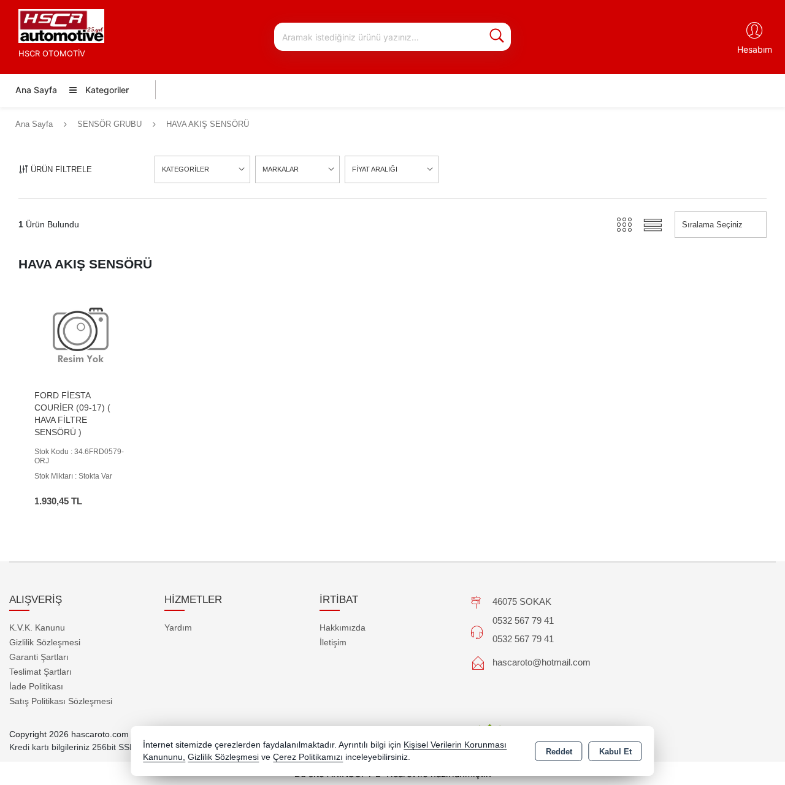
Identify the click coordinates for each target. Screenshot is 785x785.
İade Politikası (36, 686)
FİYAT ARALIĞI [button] (374, 169)
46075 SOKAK (521, 601)
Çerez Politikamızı (308, 757)
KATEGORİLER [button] (185, 169)
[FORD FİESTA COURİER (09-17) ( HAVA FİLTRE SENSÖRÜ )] (80, 335)
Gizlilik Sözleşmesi (44, 642)
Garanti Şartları (39, 657)
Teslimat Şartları (40, 672)
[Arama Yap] (496, 36)
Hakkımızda (343, 627)
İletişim (333, 642)
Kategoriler (106, 90)
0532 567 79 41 (523, 620)
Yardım (178, 627)
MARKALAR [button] (280, 169)
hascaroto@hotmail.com (541, 662)
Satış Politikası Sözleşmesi (60, 701)
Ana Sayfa (36, 90)
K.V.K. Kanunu (37, 627)
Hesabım (754, 49)
